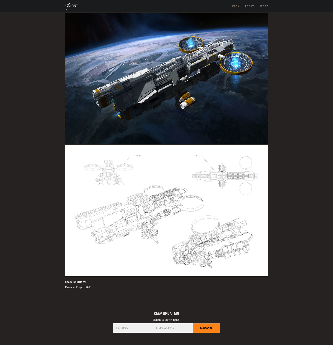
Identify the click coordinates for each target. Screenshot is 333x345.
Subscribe (206, 328)
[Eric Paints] (71, 7)
